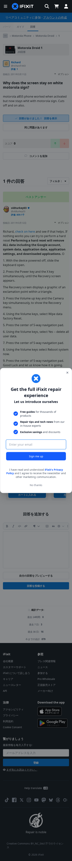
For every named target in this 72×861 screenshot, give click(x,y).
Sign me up (36, 456)
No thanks (36, 485)
